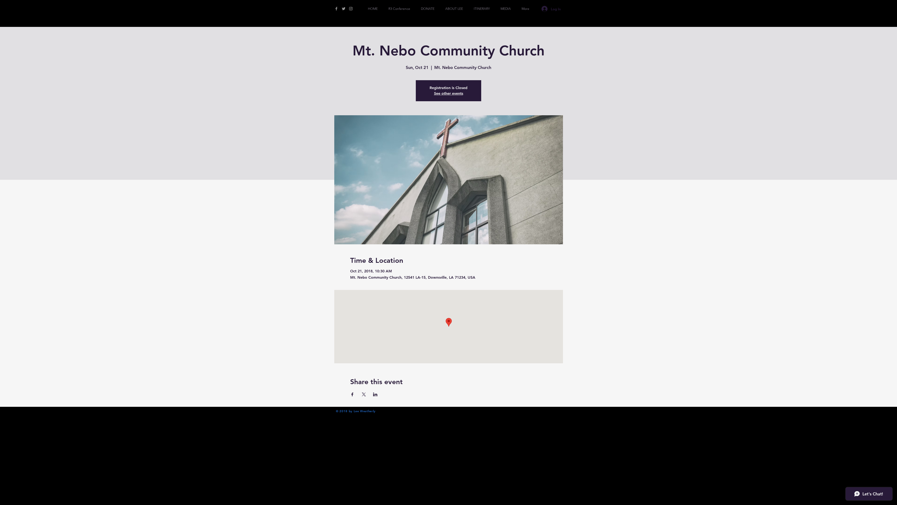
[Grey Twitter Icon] (343, 8)
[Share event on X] (364, 394)
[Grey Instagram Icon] (351, 8)
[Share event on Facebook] (352, 394)
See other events (448, 93)
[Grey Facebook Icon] (336, 8)
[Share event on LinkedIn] (375, 394)
